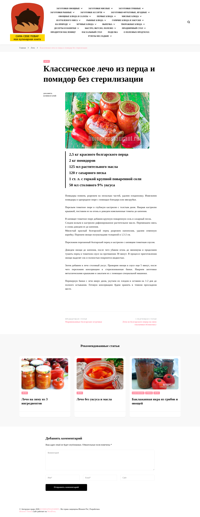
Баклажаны (138, 393)
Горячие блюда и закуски (126, 20)
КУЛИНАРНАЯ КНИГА (49, 509)
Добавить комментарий (52, 95)
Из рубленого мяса (67, 20)
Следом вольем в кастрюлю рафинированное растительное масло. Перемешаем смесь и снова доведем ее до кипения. (111, 224)
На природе (61, 24)
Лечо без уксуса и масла (94, 399)
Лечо (46, 61)
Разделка (113, 32)
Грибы (149, 393)
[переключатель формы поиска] (188, 22)
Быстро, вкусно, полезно (99, 28)
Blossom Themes (25, 511)
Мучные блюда (85, 24)
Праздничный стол (132, 28)
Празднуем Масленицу (63, 32)
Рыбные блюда (94, 20)
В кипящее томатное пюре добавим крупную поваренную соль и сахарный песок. (108, 218)
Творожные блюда (131, 24)
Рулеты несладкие (98, 36)
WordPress (51, 511)
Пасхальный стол (92, 32)
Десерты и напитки (65, 28)
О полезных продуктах (136, 32)
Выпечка (107, 24)
